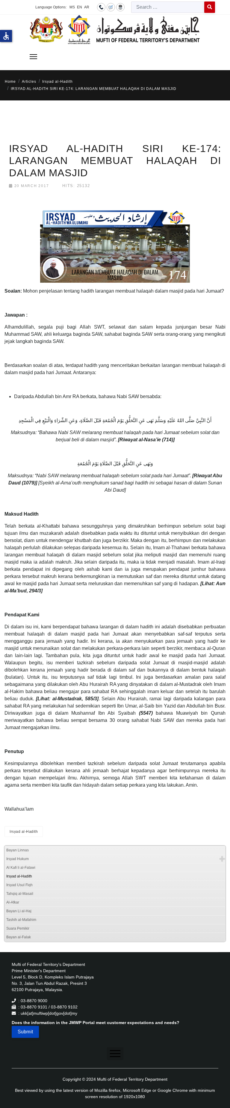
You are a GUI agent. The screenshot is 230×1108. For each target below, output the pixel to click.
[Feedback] (111, 7)
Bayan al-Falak (18, 937)
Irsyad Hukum (17, 859)
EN (79, 7)
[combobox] (168, 7)
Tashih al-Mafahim (21, 920)
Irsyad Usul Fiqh (19, 885)
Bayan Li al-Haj (18, 911)
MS (72, 7)
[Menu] (33, 56)
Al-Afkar (12, 902)
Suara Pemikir (17, 928)
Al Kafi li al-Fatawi (20, 867)
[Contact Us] (101, 7)
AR (86, 7)
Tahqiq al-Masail (19, 894)
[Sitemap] (120, 7)
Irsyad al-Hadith (24, 832)
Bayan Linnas (17, 850)
